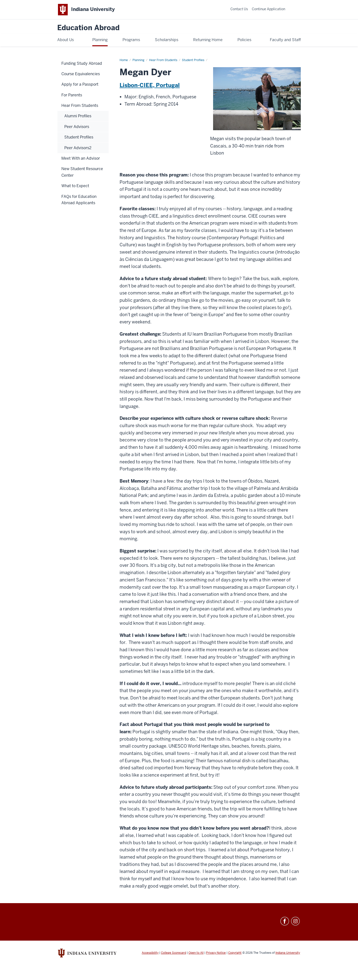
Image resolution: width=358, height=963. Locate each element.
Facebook (284, 921)
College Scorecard (173, 953)
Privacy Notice (216, 953)
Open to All (196, 953)
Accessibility (150, 953)
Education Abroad (88, 28)
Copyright (235, 953)
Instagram (295, 921)
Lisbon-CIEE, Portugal (150, 85)
